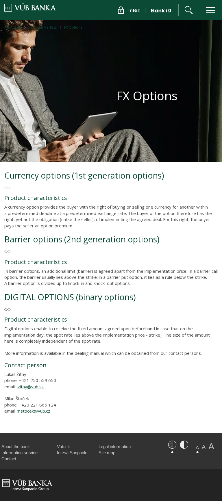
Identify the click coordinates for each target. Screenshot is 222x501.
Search (189, 10)
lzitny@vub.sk (30, 386)
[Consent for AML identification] (162, 10)
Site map (107, 452)
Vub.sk (63, 446)
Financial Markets (43, 27)
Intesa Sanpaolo (72, 452)
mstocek (25, 411)
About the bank (15, 446)
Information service (19, 452)
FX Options (73, 27)
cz (48, 411)
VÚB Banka (17, 9)
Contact (8, 458)
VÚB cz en (13, 27)
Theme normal (172, 444)
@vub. (40, 411)
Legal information (115, 446)
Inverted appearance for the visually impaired (184, 444)
